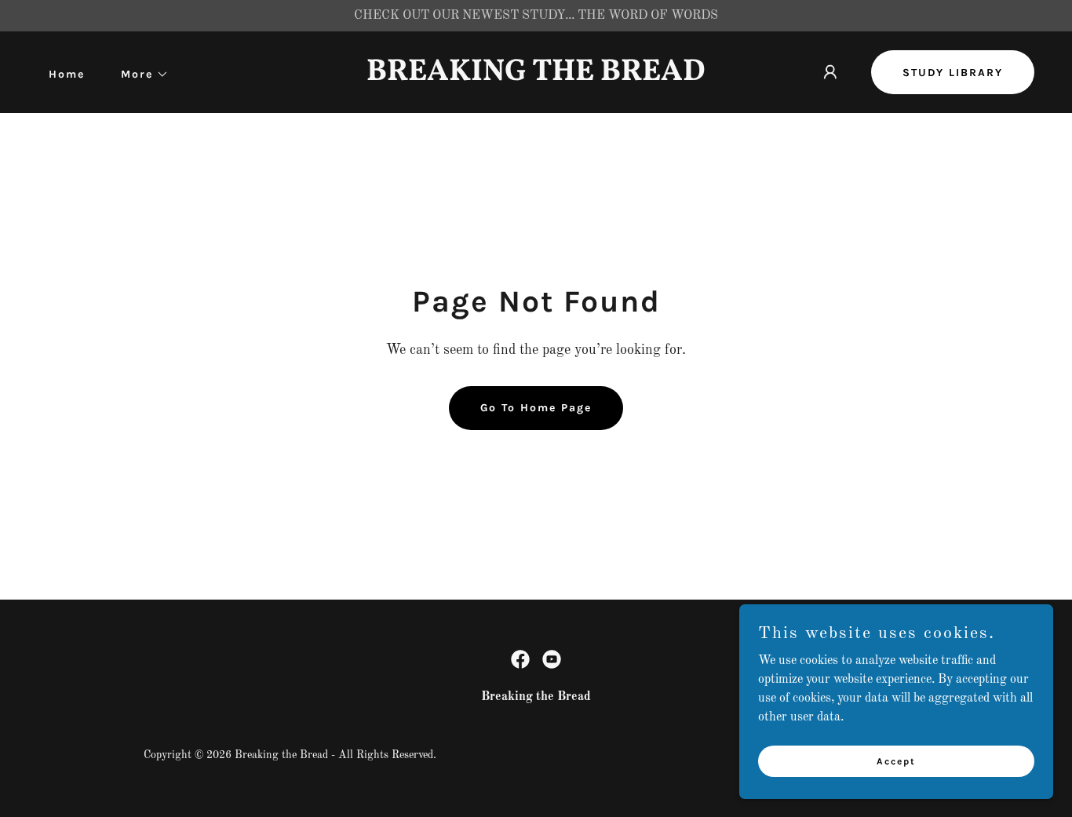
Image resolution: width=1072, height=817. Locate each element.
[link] (536, 77)
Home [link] (67, 74)
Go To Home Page (536, 407)
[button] (139, 74)
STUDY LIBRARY (952, 72)
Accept (896, 760)
